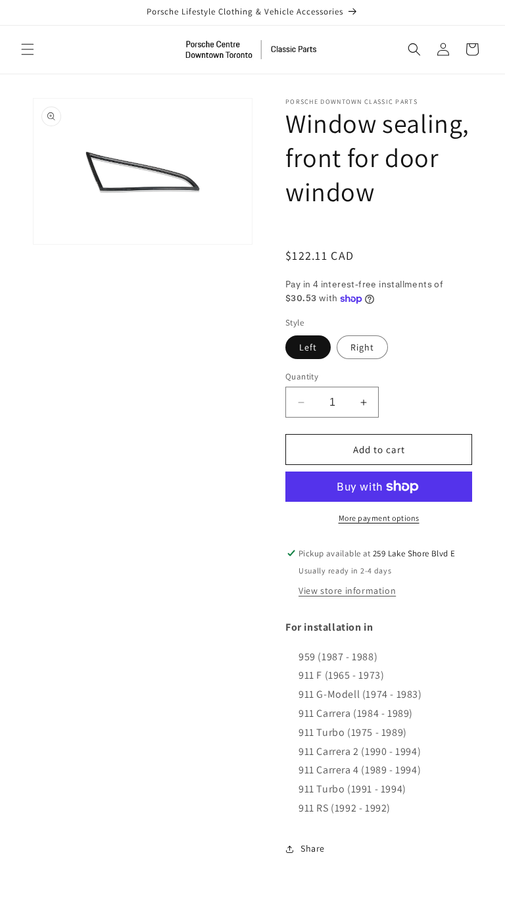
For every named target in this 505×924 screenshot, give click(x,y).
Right (362, 347)
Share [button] (313, 848)
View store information (347, 590)
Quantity (301, 376)
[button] (27, 49)
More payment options (379, 518)
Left (308, 347)
